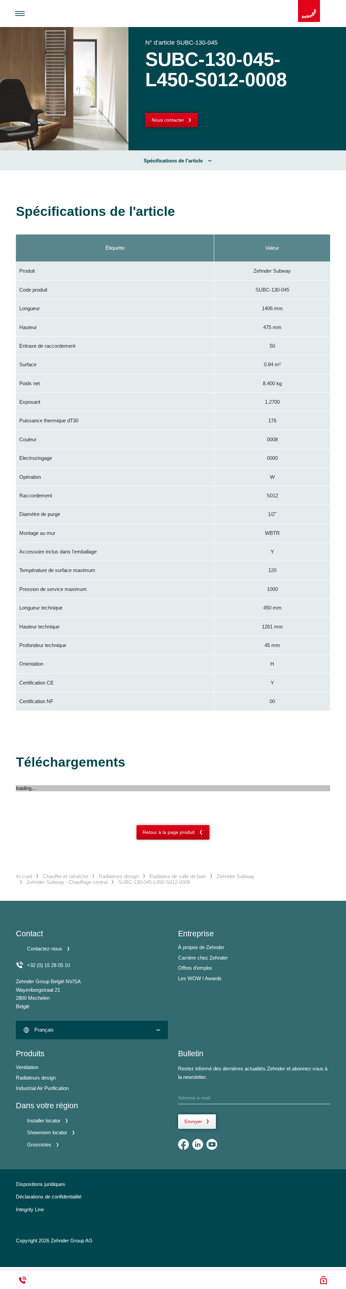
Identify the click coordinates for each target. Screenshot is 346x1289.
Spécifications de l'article (173, 161)
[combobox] (92, 1030)
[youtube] (211, 1144)
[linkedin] (197, 1144)
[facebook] (183, 1144)
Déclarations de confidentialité (48, 1196)
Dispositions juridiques (40, 1184)
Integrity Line (30, 1209)
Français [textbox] (44, 1030)
